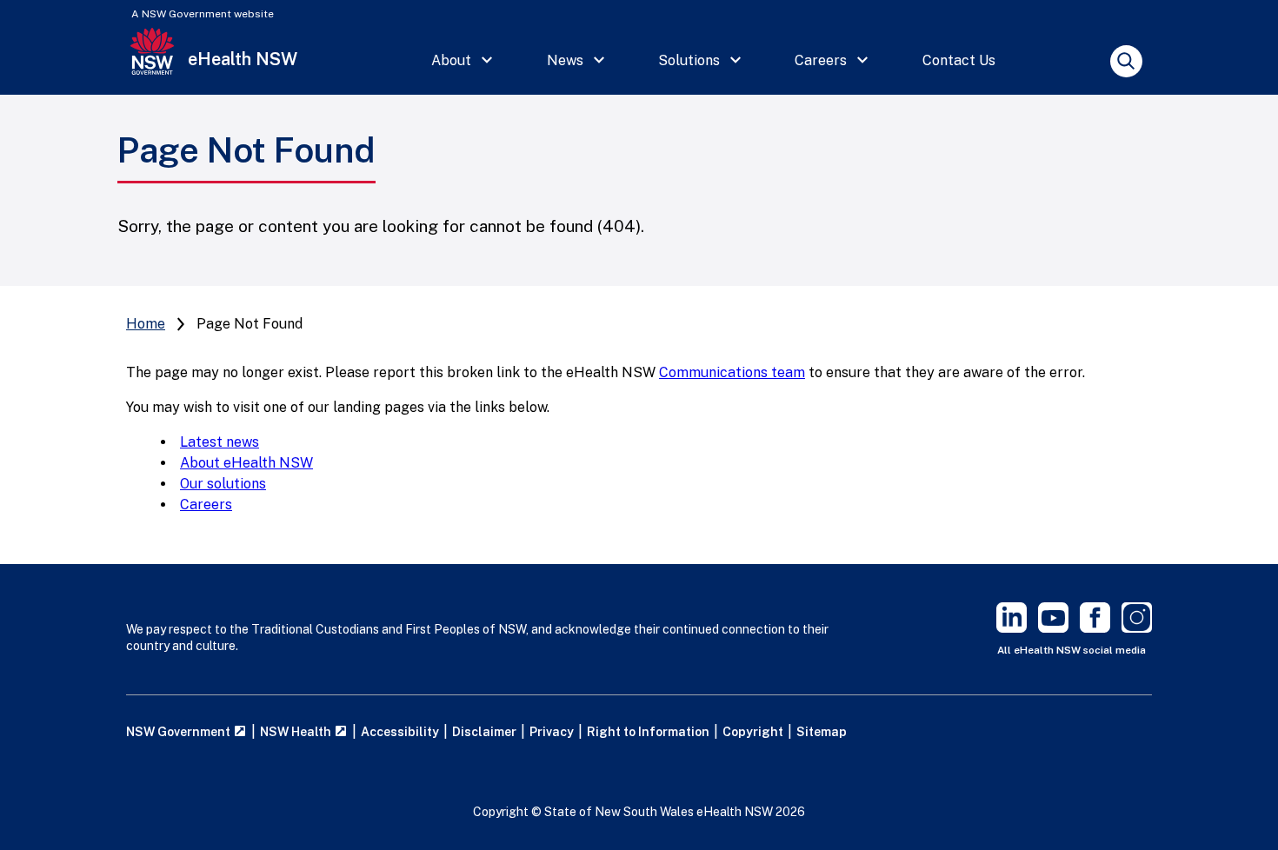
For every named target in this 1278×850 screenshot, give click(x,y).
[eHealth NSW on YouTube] (1053, 628)
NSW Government (179, 732)
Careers (206, 504)
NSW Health (297, 732)
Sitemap (821, 732)
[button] (461, 61)
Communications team (732, 372)
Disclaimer (484, 732)
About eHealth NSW (246, 463)
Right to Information (648, 732)
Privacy (551, 732)
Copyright (752, 732)
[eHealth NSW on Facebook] (1095, 628)
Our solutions (223, 483)
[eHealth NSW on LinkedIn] (1011, 628)
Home (145, 323)
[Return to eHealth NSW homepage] (152, 61)
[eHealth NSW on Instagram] (1137, 628)
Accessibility (400, 732)
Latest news (219, 442)
